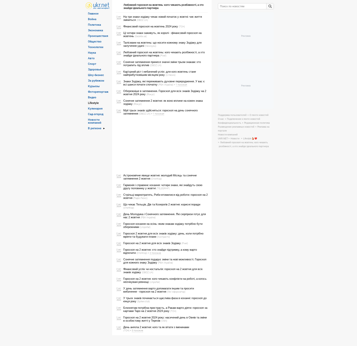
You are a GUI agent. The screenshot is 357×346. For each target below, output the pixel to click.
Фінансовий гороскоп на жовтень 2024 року (150, 26)
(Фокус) (150, 94)
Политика (94, 24)
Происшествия (98, 35)
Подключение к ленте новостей (243, 119)
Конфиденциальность (229, 123)
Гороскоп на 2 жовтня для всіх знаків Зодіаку (152, 243)
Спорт (92, 63)
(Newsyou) (150, 45)
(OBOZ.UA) (142, 20)
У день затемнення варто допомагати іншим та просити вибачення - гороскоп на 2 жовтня (158, 290)
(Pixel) (163, 55)
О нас (221, 119)
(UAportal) (145, 227)
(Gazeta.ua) (141, 36)
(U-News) (170, 75)
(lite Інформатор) (176, 291)
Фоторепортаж (98, 91)
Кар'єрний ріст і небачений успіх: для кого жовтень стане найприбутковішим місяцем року (159, 73)
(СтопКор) (156, 178)
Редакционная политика (257, 123)
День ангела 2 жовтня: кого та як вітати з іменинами (156, 327)
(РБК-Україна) (165, 84)
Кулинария (95, 108)
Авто (91, 58)
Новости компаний (94, 121)
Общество (95, 41)
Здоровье (94, 69)
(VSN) (164, 320)
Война (92, 19)
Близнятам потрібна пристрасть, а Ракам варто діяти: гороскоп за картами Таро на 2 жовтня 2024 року (165, 309)
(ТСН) (182, 26)
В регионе (94, 128)
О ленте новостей (259, 115)
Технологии (95, 46)
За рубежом (96, 80)
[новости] (98, 5)
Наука (92, 52)
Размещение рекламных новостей (236, 127)
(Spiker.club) (143, 301)
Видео (92, 97)
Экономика (95, 30)
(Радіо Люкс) (140, 198)
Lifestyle (93, 102)
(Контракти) (163, 236)
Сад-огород (95, 113)
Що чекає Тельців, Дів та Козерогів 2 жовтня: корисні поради (161, 204)
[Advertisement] (161, 144)
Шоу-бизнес (96, 74)
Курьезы (94, 86)
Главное (93, 13)
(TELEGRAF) (163, 188)
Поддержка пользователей (232, 115)
